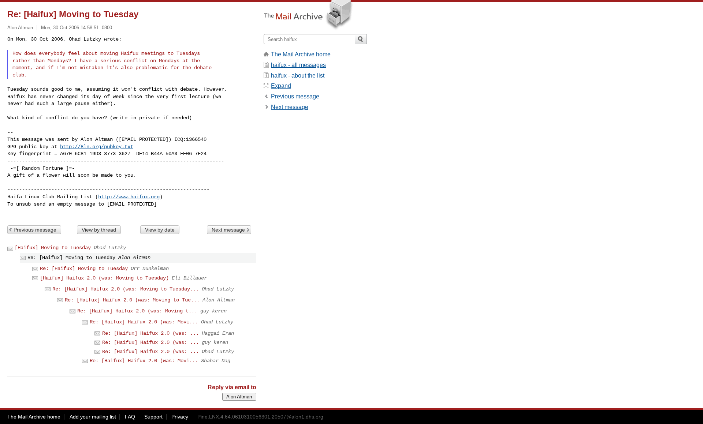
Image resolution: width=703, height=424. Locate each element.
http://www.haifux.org (129, 197)
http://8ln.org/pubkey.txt (96, 147)
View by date (160, 230)
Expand (281, 86)
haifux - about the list (297, 75)
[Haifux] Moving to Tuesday (53, 248)
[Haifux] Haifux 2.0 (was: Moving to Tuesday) (104, 278)
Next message (228, 230)
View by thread (99, 230)
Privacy (179, 417)
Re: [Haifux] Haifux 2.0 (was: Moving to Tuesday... (125, 289)
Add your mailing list (93, 417)
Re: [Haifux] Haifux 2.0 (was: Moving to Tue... (132, 300)
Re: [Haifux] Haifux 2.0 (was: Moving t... (137, 311)
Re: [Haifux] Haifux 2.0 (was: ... (150, 333)
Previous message (35, 230)
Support (153, 417)
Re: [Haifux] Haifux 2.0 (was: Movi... (144, 322)
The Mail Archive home (301, 54)
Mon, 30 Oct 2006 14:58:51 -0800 (76, 27)
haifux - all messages (298, 65)
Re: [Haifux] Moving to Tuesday (84, 268)
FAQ (130, 417)
